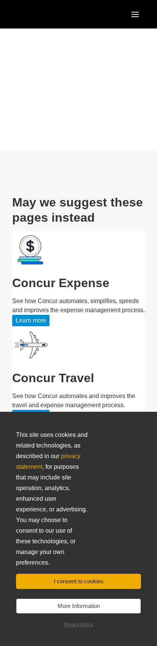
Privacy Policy (78, 624)
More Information (79, 606)
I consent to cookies (79, 581)
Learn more (31, 320)
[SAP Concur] (47, 14)
